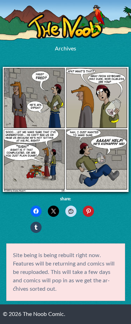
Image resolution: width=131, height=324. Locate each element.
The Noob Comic (65, 22)
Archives (65, 48)
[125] (66, 190)
